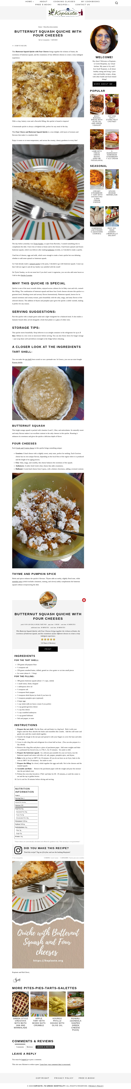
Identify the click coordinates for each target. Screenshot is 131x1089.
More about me (103, 84)
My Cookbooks (90, 1)
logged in (24, 1059)
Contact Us (82, 5)
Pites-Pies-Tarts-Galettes (51, 27)
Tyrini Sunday (38, 244)
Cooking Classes (64, 1)
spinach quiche (35, 264)
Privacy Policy (63, 1078)
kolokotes (51, 250)
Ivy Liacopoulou (44, 40)
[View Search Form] (116, 3)
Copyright (42, 1078)
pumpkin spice (17, 581)
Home (40, 27)
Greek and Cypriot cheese (25, 448)
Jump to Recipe (20, 45)
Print (48, 649)
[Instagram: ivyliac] (19, 850)
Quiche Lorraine (26, 275)
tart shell (28, 359)
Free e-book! (43, 5)
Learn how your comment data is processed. (55, 1064)
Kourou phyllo (17, 362)
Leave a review (45, 1047)
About (43, 1)
